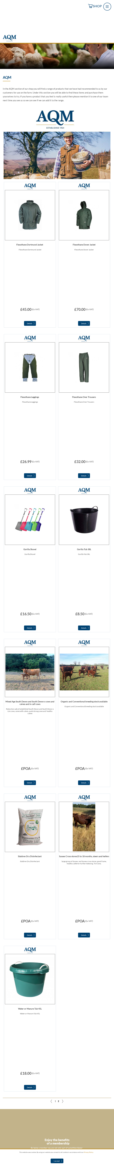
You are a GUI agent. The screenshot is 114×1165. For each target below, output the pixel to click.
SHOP (97, 6)
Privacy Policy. (88, 1152)
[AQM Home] (9, 41)
